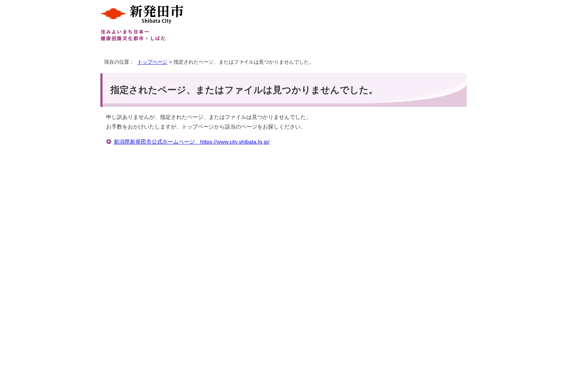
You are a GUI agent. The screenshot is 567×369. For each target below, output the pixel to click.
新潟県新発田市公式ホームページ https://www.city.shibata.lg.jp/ (192, 142)
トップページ (152, 62)
